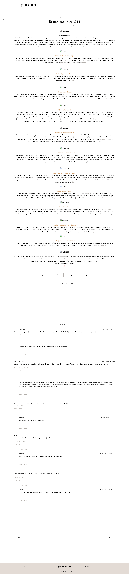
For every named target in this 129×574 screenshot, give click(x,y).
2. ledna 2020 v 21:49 (107, 471)
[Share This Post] (57, 275)
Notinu (84, 62)
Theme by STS (67, 571)
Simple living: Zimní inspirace (24, 368)
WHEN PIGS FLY (19, 442)
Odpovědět (18, 335)
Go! (43, 566)
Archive (101, 5)
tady (40, 96)
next (110, 537)
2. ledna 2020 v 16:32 (107, 361)
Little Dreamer (19, 471)
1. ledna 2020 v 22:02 (107, 329)
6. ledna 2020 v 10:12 (106, 453)
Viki (15, 435)
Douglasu (103, 245)
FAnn (62, 62)
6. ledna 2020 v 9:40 (106, 344)
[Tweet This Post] (42, 275)
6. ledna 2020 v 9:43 (106, 380)
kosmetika (66, 26)
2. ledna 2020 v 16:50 (107, 401)
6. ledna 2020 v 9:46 (106, 417)
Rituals (95, 119)
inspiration (57, 26)
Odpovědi (24, 340)
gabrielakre (28, 5)
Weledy (109, 99)
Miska (16, 401)
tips (80, 26)
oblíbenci (74, 26)
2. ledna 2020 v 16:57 (107, 435)
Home (54, 5)
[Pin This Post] (72, 275)
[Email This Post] (86, 275)
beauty (50, 26)
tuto (61, 193)
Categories (87, 5)
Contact (75, 5)
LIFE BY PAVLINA (19, 329)
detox (89, 193)
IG (73, 182)
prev (18, 537)
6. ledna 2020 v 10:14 (106, 489)
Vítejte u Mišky (19, 406)
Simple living (19, 361)
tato (77, 196)
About (64, 5)
